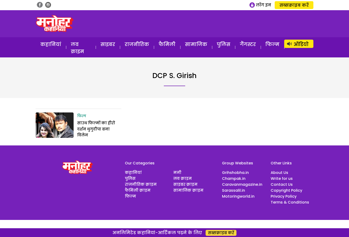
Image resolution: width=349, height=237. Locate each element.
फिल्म (272, 44)
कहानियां (50, 44)
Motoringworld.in (238, 196)
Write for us (282, 178)
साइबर (107, 44)
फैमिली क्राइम (138, 190)
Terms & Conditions (290, 202)
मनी (177, 172)
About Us (279, 172)
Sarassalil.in (233, 190)
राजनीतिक (137, 44)
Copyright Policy (286, 190)
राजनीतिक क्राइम (141, 184)
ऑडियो (301, 44)
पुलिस (223, 44)
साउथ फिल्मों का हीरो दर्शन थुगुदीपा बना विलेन (96, 129)
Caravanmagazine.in (242, 184)
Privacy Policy (284, 196)
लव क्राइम (77, 48)
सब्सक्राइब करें (294, 5)
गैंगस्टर (248, 44)
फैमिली (167, 44)
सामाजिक (196, 44)
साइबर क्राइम (185, 184)
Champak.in (233, 178)
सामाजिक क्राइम (188, 190)
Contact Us (282, 184)
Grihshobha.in (235, 172)
